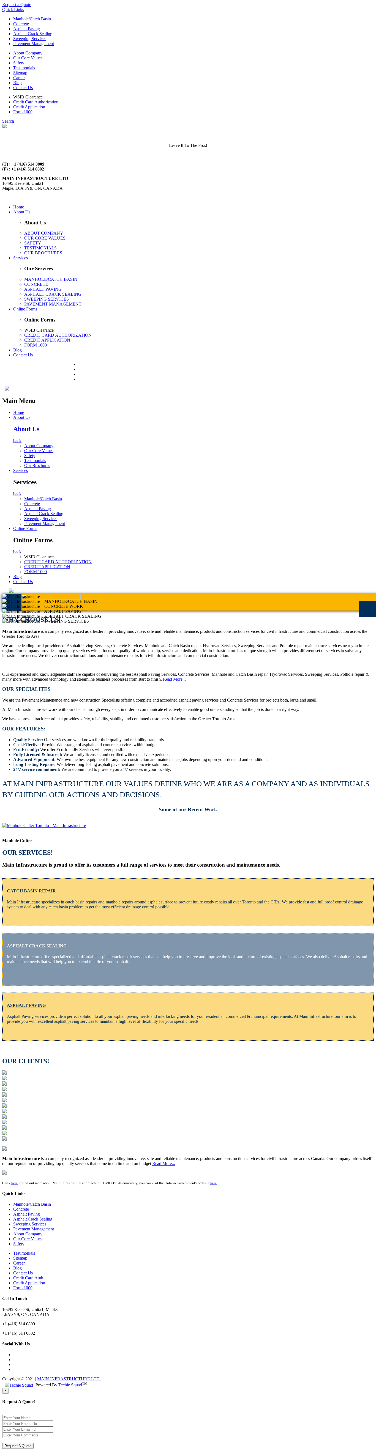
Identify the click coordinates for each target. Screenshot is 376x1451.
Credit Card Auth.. (29, 1278)
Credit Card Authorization (35, 102)
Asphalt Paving (26, 28)
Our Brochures (37, 465)
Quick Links (13, 9)
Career (19, 77)
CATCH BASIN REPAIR (31, 891)
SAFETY (32, 243)
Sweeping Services (29, 38)
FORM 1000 (35, 345)
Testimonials (24, 67)
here (14, 1183)
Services (20, 257)
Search (8, 121)
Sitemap (20, 72)
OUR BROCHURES (43, 253)
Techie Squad (70, 1385)
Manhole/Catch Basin (32, 19)
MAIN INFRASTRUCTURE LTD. (69, 1378)
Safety (18, 63)
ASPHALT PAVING (43, 289)
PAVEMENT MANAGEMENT (52, 304)
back (17, 440)
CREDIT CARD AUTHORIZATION (58, 335)
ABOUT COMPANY (43, 233)
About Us (21, 212)
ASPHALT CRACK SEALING (52, 294)
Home (18, 207)
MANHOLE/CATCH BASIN (50, 279)
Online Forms (25, 309)
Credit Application (29, 107)
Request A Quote (17, 1446)
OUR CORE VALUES (45, 238)
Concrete (21, 23)
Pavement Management (33, 43)
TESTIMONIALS (40, 248)
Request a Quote (16, 4)
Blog (17, 82)
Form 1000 (22, 111)
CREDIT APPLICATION (47, 340)
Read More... (174, 679)
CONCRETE (36, 284)
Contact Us (23, 87)
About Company (27, 53)
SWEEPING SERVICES (46, 299)
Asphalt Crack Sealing (32, 33)
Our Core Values (27, 58)
